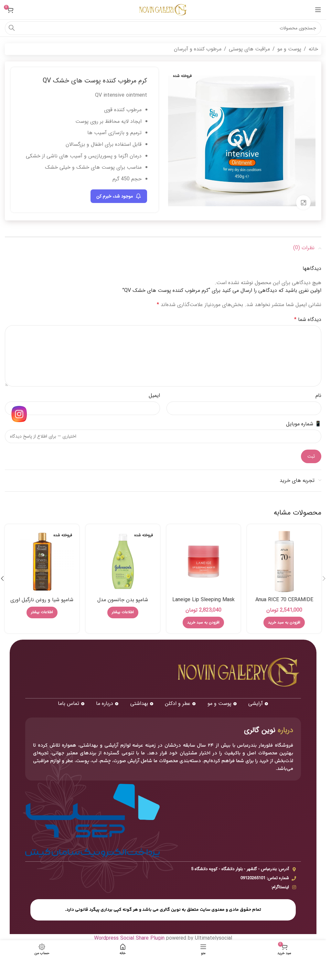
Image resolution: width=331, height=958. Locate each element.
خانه (313, 49)
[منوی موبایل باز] (318, 9)
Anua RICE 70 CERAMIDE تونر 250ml (284, 603)
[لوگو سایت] (163, 9)
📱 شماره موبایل (303, 424)
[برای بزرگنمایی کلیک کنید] (303, 202)
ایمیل (154, 395)
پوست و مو (289, 49)
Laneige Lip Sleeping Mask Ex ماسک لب (203, 603)
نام (318, 395)
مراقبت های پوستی (249, 49)
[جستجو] (11, 28)
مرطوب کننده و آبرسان (197, 49)
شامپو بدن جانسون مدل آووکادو (122, 603)
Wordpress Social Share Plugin (130, 938)
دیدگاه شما (307, 319)
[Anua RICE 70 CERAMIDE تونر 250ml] (284, 561)
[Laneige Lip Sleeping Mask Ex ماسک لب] (203, 561)
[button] (284, 622)
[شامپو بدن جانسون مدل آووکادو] (123, 561)
